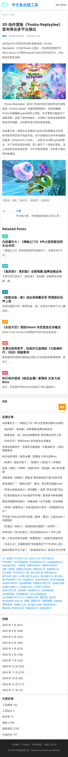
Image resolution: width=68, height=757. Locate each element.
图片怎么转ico (32, 576)
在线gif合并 (28, 579)
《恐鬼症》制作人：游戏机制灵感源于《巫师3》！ (30, 526)
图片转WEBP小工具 (12, 579)
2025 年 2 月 (9, 654)
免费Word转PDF (49, 565)
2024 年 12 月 (10, 666)
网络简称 (6, 608)
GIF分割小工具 (21, 558)
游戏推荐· (58, 600)
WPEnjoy (56, 750)
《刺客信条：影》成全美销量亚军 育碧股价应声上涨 (32, 299)
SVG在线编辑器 (21, 561)
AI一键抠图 (7, 558)
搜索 (4, 401)
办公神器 (6, 572)
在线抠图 (22, 590)
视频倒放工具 (32, 608)
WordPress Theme (39, 750)
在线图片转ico (26, 586)
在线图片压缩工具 (42, 583)
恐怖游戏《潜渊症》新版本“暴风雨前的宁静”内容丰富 (32, 477)
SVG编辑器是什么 (55, 561)
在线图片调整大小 (10, 586)
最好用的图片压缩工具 (12, 600)
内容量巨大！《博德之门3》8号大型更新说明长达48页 (32, 243)
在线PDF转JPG (42, 579)
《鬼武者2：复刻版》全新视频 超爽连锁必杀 (32, 271)
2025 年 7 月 (9, 625)
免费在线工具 (39, 569)
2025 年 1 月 (9, 660)
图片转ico (58, 576)
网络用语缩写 (49, 604)
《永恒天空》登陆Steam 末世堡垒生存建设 (31, 327)
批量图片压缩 (32, 597)
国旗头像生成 (50, 572)
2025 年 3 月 (9, 648)
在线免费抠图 (25, 583)
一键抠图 (21, 565)
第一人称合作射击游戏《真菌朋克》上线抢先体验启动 (32, 538)
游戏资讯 (45, 200)
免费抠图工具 (53, 569)
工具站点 (7, 710)
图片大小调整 (18, 576)
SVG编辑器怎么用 (37, 561)
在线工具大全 (9, 590)
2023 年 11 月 (10, 690)
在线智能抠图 (8, 593)
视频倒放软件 (45, 608)
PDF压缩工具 (47, 558)
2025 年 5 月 (9, 637)
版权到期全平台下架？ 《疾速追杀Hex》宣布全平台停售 (34, 550)
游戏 (12, 14)
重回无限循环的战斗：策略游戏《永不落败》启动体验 (32, 501)
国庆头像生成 (37, 572)
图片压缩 (6, 576)
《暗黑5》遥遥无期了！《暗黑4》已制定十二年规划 (31, 462)
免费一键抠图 (8, 569)
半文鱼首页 (37, 744)
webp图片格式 (9, 565)
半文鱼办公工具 (20, 572)
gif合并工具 (34, 558)
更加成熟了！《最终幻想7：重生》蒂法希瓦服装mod (32, 483)
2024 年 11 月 (10, 672)
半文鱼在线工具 (25, 4)
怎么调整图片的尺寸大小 (13, 597)
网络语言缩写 (18, 608)
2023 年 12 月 (10, 684)
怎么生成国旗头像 (38, 593)
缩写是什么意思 (35, 604)
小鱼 (18, 211)
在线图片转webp (42, 586)
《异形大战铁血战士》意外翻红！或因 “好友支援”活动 (32, 489)
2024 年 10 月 (10, 678)
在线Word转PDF (10, 583)
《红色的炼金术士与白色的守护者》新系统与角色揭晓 (32, 495)
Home (5, 14)
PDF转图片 (7, 561)
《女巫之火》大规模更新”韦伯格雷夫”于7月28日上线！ (33, 544)
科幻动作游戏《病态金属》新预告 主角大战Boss (31, 380)
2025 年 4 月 (9, 642)
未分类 (6, 716)
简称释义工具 (20, 604)
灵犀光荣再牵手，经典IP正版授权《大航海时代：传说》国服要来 (32, 350)
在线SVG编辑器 (57, 579)
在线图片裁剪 (58, 583)
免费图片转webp (24, 569)
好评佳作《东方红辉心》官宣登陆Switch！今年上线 (31, 532)
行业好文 (7, 734)
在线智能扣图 (47, 590)
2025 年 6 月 (9, 631)
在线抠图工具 (34, 590)
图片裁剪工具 (47, 576)
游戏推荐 (34, 200)
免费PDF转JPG (33, 565)
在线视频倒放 (22, 593)
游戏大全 (23, 200)
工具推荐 (7, 705)
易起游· (52, 597)
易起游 (6, 200)
